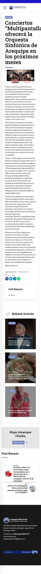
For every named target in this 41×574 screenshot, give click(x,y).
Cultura (9, 17)
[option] (20, 76)
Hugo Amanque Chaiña (11, 272)
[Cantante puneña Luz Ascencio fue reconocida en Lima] (20, 401)
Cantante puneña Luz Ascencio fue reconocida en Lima (20, 412)
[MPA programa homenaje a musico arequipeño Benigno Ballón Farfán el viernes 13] (20, 333)
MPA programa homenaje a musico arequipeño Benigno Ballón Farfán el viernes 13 (19, 343)
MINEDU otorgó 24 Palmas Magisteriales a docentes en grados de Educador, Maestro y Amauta (20, 378)
